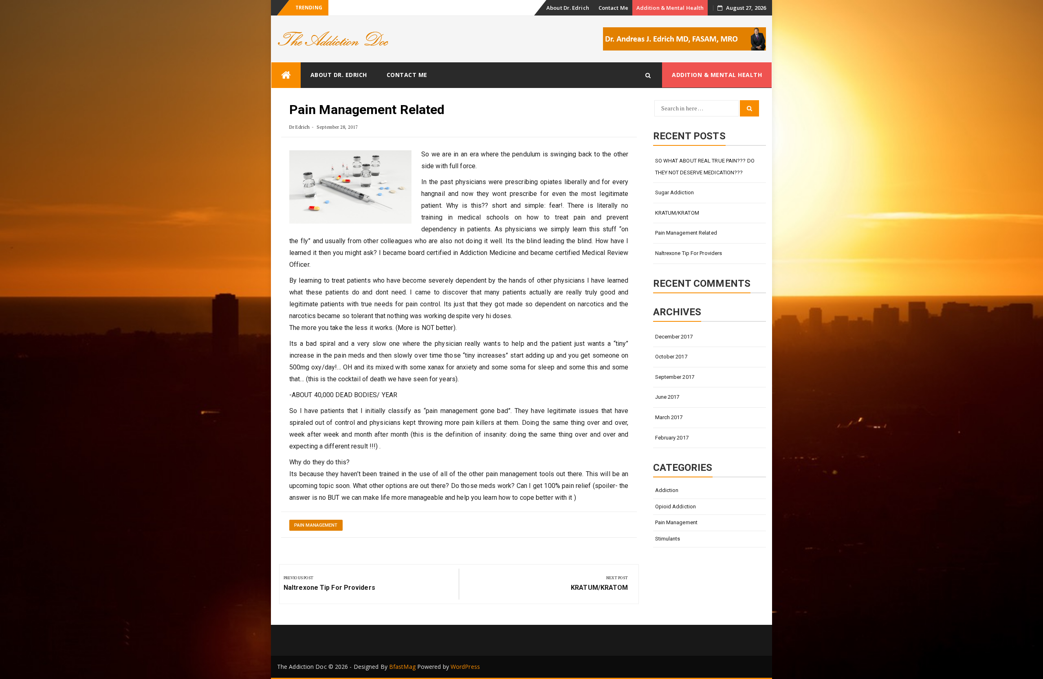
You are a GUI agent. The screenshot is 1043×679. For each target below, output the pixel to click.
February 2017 (672, 438)
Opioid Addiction (675, 506)
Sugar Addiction (674, 192)
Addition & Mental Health (670, 7)
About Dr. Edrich (567, 7)
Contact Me (613, 7)
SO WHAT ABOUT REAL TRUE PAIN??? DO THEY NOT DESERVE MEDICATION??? (705, 167)
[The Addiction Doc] (286, 75)
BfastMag (402, 666)
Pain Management (316, 525)
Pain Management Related (686, 233)
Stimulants (667, 539)
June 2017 (667, 397)
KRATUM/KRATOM (677, 213)
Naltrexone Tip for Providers (688, 253)
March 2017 (669, 417)
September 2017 (674, 377)
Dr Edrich (299, 127)
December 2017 (674, 337)
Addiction (667, 490)
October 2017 (671, 357)
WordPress (465, 666)
